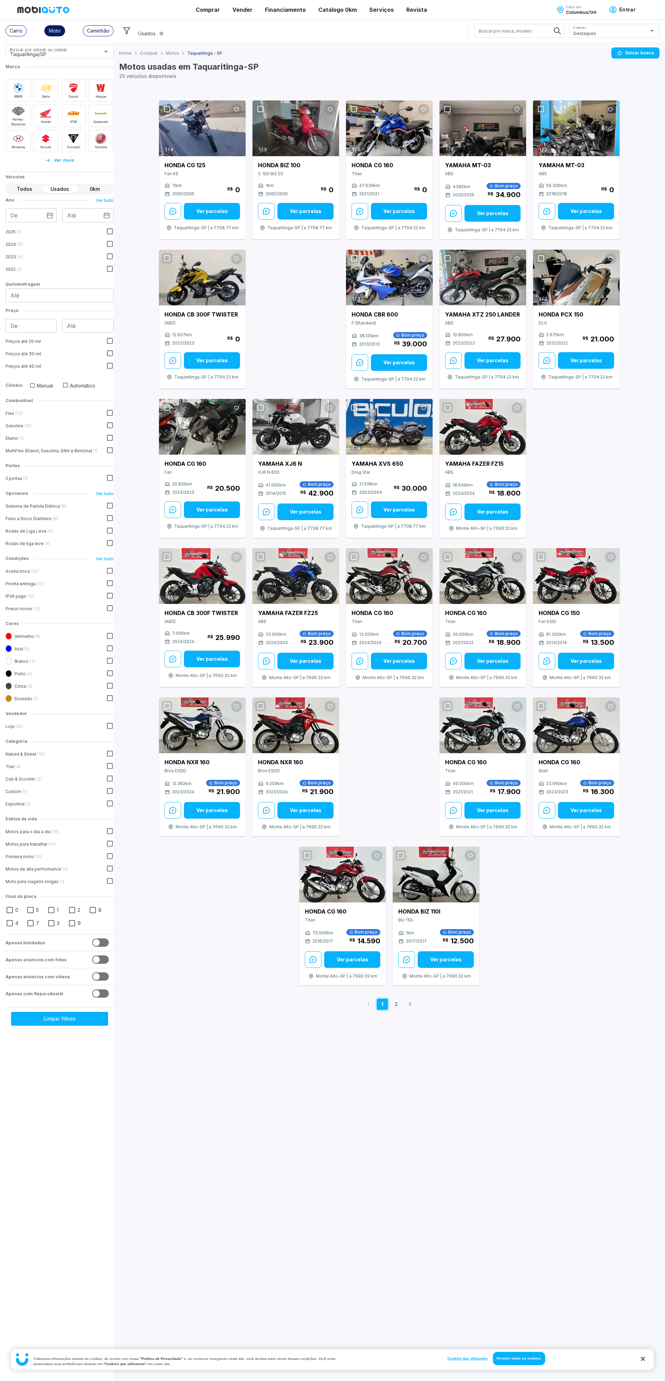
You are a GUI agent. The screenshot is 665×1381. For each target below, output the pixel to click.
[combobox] (51, 54)
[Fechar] (642, 1358)
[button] (16, 30)
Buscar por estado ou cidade (38, 49)
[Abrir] (106, 51)
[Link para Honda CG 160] (389, 128)
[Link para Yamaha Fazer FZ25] (295, 576)
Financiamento (285, 9)
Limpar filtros (60, 1019)
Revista (416, 9)
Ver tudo (105, 200)
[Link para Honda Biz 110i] (436, 874)
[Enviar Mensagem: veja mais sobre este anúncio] (173, 211)
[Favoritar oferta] (236, 109)
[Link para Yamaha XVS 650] (389, 427)
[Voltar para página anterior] (368, 1004)
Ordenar (579, 27)
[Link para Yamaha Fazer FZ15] (483, 427)
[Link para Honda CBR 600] (389, 277)
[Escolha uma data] (50, 215)
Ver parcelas (212, 211)
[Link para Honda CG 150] (576, 576)
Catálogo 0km (337, 9)
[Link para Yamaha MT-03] (483, 128)
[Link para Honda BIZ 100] (295, 128)
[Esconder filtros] (126, 30)
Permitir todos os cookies (519, 1358)
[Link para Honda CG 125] (202, 128)
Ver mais (64, 160)
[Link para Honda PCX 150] (576, 277)
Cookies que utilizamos (467, 1358)
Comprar (208, 9)
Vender (242, 9)
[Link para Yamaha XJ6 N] (295, 427)
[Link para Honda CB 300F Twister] (202, 277)
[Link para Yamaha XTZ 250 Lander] (483, 277)
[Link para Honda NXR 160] (202, 725)
